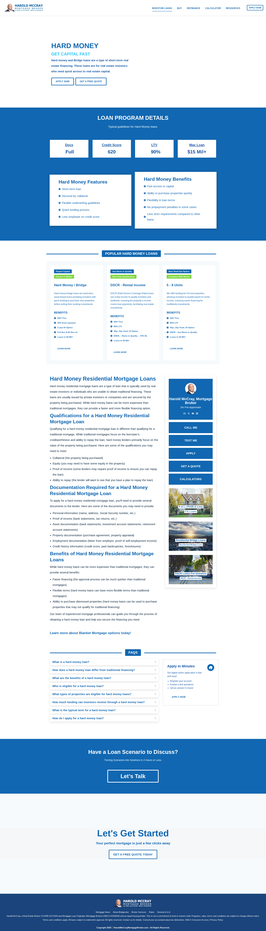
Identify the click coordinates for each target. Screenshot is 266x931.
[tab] (104, 662)
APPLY (190, 453)
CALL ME (190, 427)
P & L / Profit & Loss (191, 506)
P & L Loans (190, 511)
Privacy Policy (216, 920)
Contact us (127, 920)
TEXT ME (190, 440)
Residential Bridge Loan (190, 545)
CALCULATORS (191, 479)
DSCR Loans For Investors (191, 573)
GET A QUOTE (191, 466)
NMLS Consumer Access (197, 920)
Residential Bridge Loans (191, 540)
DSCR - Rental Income (190, 578)
